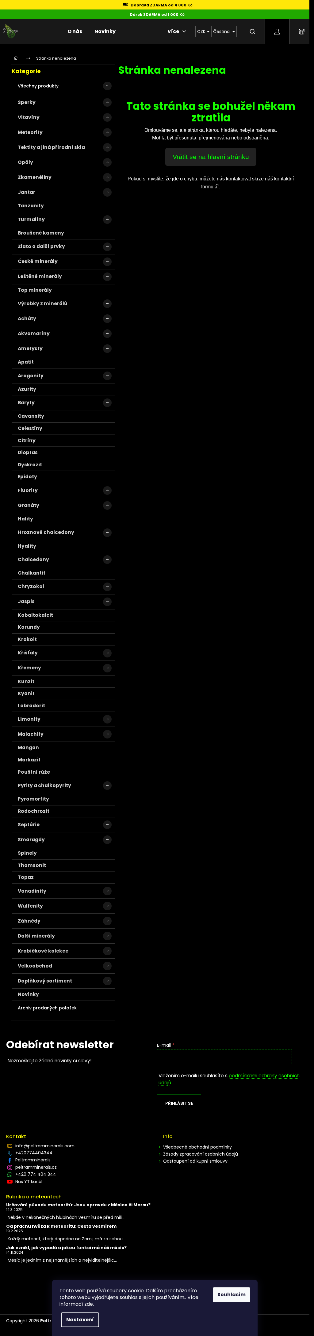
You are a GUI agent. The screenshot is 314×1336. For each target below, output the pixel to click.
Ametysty (30, 348)
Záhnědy (29, 921)
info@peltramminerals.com (45, 1146)
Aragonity (31, 375)
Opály (25, 162)
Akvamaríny (34, 333)
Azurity (27, 389)
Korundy (29, 627)
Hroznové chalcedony (46, 532)
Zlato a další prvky (41, 246)
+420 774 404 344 (35, 1174)
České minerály (38, 261)
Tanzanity (31, 205)
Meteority (30, 132)
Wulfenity (30, 906)
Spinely (27, 853)
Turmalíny (31, 219)
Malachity (31, 734)
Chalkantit (31, 573)
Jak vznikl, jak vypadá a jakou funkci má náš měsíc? (66, 1247)
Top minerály (35, 290)
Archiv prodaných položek (47, 1008)
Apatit (26, 362)
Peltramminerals (33, 1160)
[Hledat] (252, 31)
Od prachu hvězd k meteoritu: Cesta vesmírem (61, 1226)
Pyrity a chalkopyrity (44, 785)
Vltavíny (29, 117)
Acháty (27, 318)
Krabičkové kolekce (43, 951)
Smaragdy (31, 839)
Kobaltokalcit (35, 615)
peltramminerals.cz (36, 1167)
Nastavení (80, 1319)
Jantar (26, 192)
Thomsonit (32, 865)
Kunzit (26, 681)
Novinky (28, 994)
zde (88, 1304)
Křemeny (29, 667)
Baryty (26, 402)
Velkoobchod (35, 966)
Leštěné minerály (40, 276)
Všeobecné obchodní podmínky (197, 1147)
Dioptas (28, 452)
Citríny (27, 440)
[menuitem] (74, 31)
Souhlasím (231, 1294)
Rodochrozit (33, 811)
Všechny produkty (38, 86)
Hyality (27, 546)
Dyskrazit (30, 464)
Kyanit (26, 693)
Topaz (26, 877)
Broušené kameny (41, 233)
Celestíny (30, 428)
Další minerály (36, 936)
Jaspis (26, 601)
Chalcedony (33, 559)
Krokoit (27, 639)
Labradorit (31, 705)
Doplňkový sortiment (45, 981)
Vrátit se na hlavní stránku (211, 157)
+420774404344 (33, 1153)
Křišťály (28, 652)
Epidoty (27, 476)
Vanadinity (32, 891)
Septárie (29, 824)
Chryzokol (31, 586)
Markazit (29, 760)
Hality (25, 519)
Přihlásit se (179, 1103)
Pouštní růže (34, 772)
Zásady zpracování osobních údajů (200, 1154)
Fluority (28, 490)
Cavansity (31, 416)
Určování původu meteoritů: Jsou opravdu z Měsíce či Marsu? (78, 1205)
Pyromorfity (33, 799)
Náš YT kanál (28, 1182)
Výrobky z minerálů (42, 303)
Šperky (27, 102)
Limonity (29, 719)
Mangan (28, 747)
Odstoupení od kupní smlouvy (195, 1161)
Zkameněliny (35, 177)
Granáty (28, 505)
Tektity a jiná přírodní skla (51, 147)
